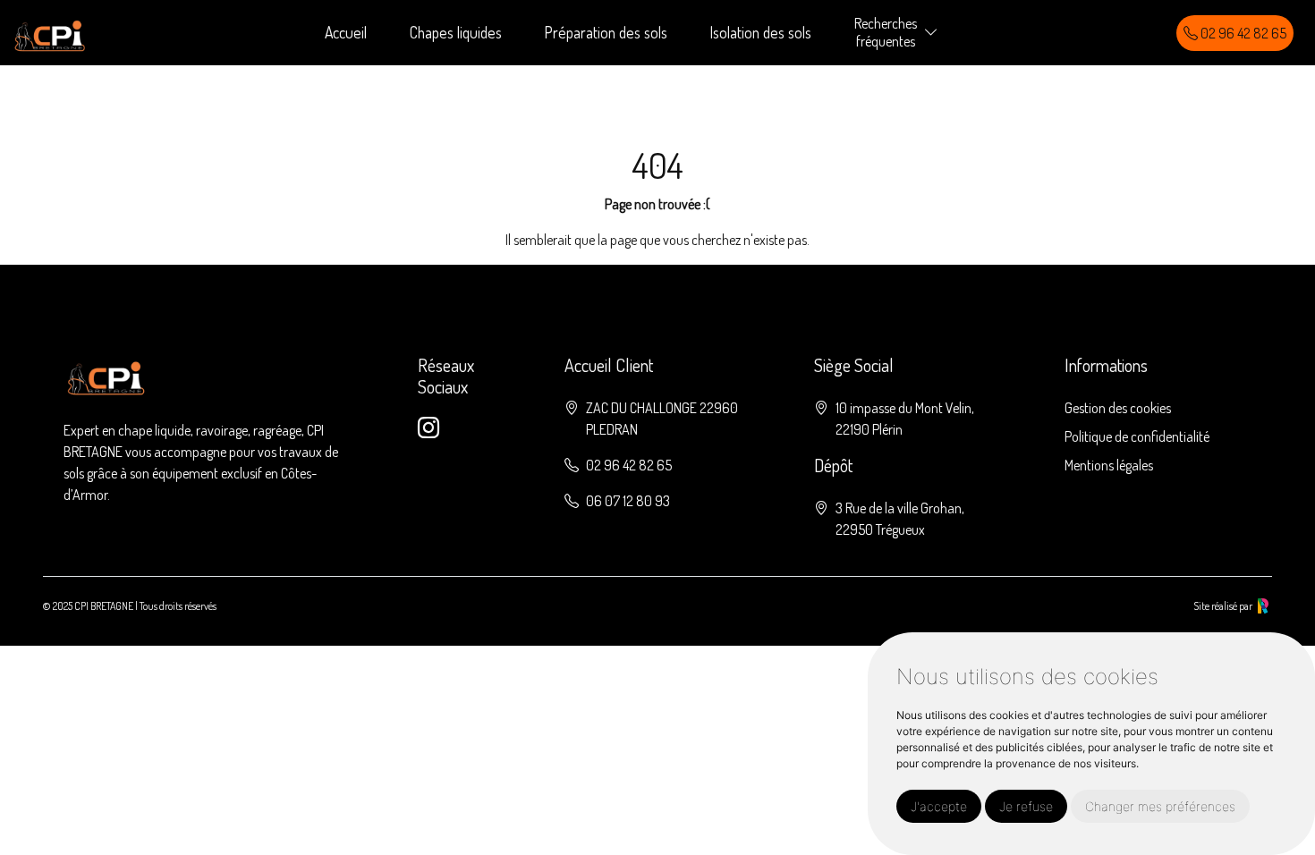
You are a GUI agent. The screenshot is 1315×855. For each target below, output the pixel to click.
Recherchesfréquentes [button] (885, 31)
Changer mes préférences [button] (1160, 806)
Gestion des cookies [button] (1118, 408)
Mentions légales (1109, 465)
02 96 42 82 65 (1242, 33)
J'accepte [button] (939, 806)
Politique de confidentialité (1137, 436)
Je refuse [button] (1026, 806)
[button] (931, 32)
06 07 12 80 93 (628, 501)
